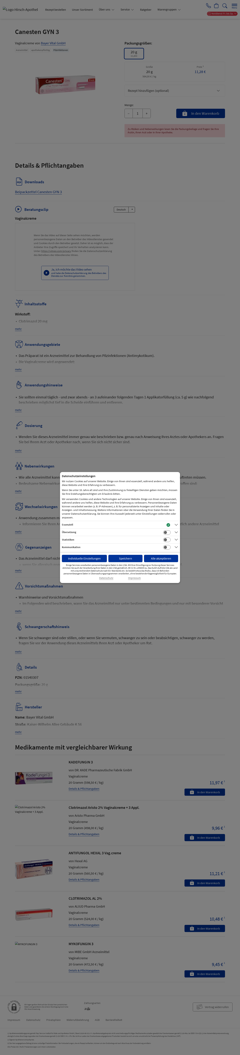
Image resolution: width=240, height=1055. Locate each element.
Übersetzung (69, 532)
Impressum (134, 578)
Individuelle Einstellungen (84, 558)
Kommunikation (71, 547)
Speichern (125, 558)
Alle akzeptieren (161, 558)
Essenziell (67, 524)
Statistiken (68, 539)
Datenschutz (106, 578)
